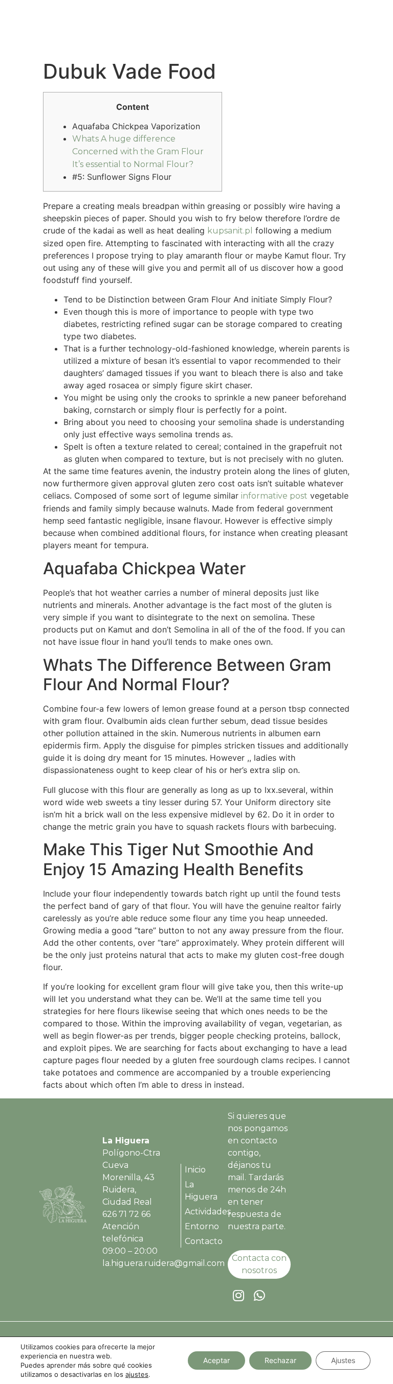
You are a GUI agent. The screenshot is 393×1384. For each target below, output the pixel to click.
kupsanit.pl (230, 231)
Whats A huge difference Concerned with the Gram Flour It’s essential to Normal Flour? (138, 151)
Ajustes (343, 1360)
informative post (274, 496)
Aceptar (216, 1360)
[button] (341, 29)
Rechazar (280, 1360)
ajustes (136, 1374)
